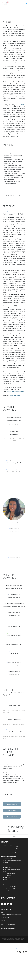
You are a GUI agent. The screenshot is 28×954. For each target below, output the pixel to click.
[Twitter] (11, 904)
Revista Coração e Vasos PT (10, 886)
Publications (14, 850)
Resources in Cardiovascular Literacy (12, 869)
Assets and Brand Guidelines (10, 888)
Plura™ (19, 938)
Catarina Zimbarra (10, 938)
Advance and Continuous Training (9, 856)
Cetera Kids (9, 875)
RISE (22, 105)
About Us (4, 845)
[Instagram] (5, 904)
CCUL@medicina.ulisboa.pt (9, 928)
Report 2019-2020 (12, 810)
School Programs (8, 871)
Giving (6, 879)
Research (11, 845)
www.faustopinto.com (14, 395)
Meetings (6, 862)
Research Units (15, 846)
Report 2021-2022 (12, 816)
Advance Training (8, 858)
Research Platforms (16, 848)
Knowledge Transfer (6, 865)
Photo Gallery (7, 890)
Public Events (7, 877)
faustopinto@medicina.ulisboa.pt (15, 391)
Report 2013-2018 (12, 804)
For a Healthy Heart (11, 873)
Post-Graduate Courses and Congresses (13, 860)
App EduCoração (8, 867)
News (6, 884)
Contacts (21, 883)
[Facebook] (2, 904)
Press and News (5, 883)
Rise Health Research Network (18, 852)
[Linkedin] (8, 904)
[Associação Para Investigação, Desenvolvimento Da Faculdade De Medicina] (16, 948)
